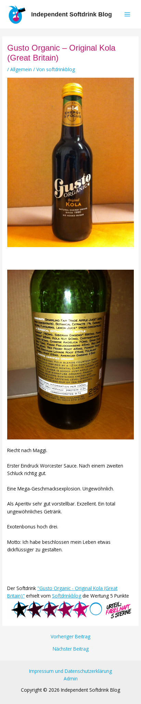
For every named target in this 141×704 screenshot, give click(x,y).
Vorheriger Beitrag (70, 636)
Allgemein (21, 69)
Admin (71, 678)
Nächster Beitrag (71, 649)
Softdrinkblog (66, 595)
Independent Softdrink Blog (71, 14)
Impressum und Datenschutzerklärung (70, 671)
